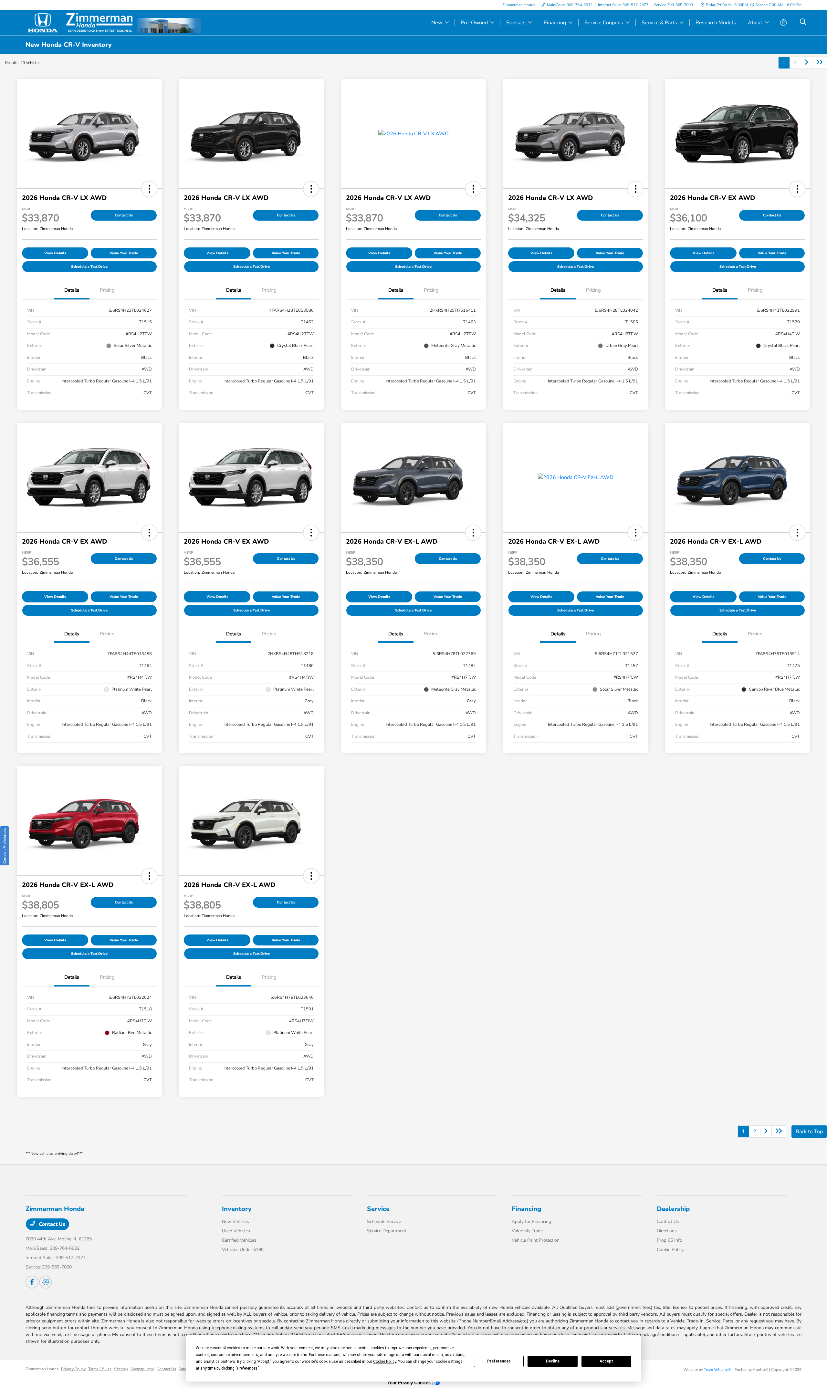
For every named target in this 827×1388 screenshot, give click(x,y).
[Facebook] (32, 1282)
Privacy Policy (73, 1369)
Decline (553, 1361)
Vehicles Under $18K (243, 1250)
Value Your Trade (124, 253)
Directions (667, 1231)
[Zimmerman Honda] (81, 22)
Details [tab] (71, 290)
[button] (149, 189)
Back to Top (809, 1131)
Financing (526, 1209)
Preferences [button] (247, 1368)
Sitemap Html (142, 1369)
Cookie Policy (670, 1250)
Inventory (237, 1209)
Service (378, 1209)
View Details (55, 253)
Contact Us (124, 215)
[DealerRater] (45, 1282)
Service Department (386, 1231)
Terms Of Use (99, 1369)
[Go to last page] (819, 63)
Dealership (673, 1209)
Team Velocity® (717, 1369)
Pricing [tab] (107, 290)
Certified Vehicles (239, 1240)
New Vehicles (235, 1221)
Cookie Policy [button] (384, 1361)
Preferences (499, 1361)
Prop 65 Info (669, 1240)
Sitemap (121, 1369)
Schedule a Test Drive (89, 266)
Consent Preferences (4, 846)
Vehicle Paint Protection (536, 1240)
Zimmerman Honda (42, 1369)
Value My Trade (527, 1231)
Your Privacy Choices (409, 1382)
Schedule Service (384, 1221)
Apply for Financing (531, 1221)
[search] (803, 22)
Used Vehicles (236, 1231)
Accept (606, 1361)
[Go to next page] (806, 63)
